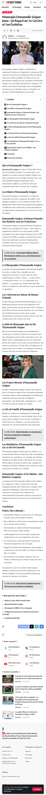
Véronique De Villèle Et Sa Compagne (18, 608)
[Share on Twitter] (11, 30)
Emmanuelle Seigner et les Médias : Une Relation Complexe (20, 149)
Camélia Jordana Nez (12, 618)
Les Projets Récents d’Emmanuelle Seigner (22, 133)
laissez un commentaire (35, 635)
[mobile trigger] (4, 2)
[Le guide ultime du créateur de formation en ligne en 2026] (8, 715)
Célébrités (7, 12)
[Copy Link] (14, 30)
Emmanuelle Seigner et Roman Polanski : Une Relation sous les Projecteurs (21, 114)
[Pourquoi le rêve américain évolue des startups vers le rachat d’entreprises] (8, 679)
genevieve (11, 36)
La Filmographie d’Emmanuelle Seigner (21, 119)
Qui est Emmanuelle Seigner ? (17, 104)
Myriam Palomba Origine (14, 604)
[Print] (18, 30)
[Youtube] (12, 664)
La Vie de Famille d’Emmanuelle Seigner (21, 137)
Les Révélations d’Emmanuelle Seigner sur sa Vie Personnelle (21, 142)
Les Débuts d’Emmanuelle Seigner (19, 108)
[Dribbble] (33, 664)
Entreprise (18, 681)
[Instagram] (33, 656)
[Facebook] (12, 648)
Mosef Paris (13, 2)
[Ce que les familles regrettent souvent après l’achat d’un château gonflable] (8, 689)
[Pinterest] (12, 656)
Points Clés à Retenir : (15, 158)
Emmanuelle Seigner (10, 169)
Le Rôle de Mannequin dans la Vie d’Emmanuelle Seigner (22, 128)
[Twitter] (33, 648)
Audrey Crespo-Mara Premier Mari (17, 600)
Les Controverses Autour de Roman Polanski (23, 123)
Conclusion (11, 154)
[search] (31, 2)
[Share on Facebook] (7, 30)
